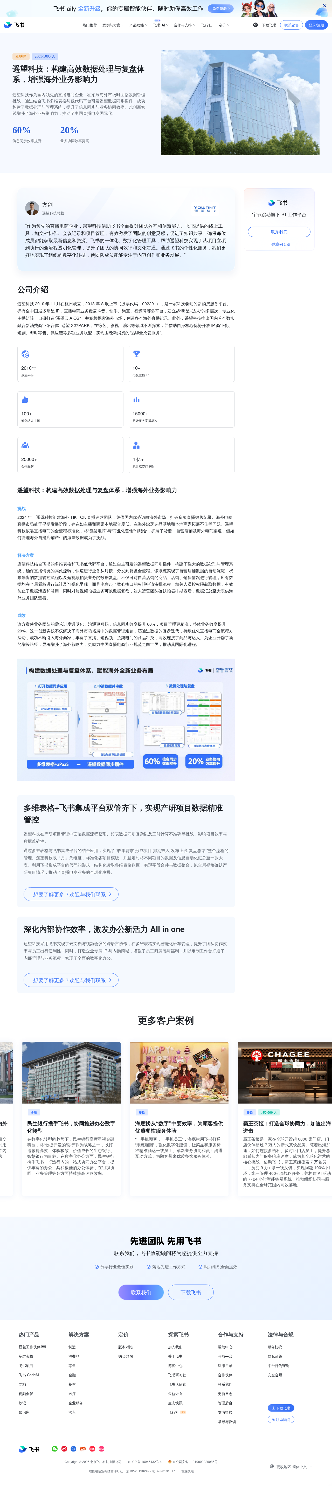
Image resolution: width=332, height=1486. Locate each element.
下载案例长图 (279, 244)
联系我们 (279, 232)
